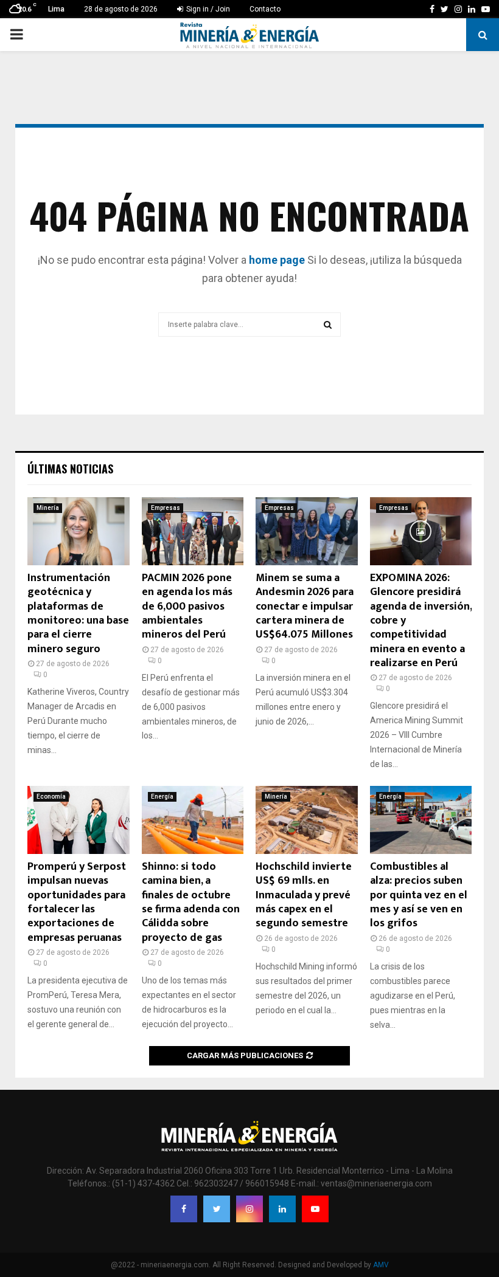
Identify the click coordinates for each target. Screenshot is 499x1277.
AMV (381, 1265)
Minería (48, 507)
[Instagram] (249, 1209)
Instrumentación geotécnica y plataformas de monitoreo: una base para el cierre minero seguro (78, 613)
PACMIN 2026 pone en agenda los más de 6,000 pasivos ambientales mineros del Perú (187, 606)
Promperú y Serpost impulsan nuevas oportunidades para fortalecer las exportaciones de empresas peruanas (76, 902)
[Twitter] (216, 1209)
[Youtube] (315, 1209)
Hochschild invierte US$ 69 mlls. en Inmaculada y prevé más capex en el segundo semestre (304, 895)
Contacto (265, 9)
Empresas (165, 507)
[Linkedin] (282, 1209)
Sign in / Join (207, 9)
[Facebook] (183, 1209)
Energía (162, 796)
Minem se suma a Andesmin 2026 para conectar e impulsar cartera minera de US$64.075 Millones (305, 606)
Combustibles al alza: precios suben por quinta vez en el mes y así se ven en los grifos (418, 895)
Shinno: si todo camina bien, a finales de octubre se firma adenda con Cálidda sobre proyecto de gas (191, 902)
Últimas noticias (70, 469)
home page (277, 259)
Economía (51, 796)
